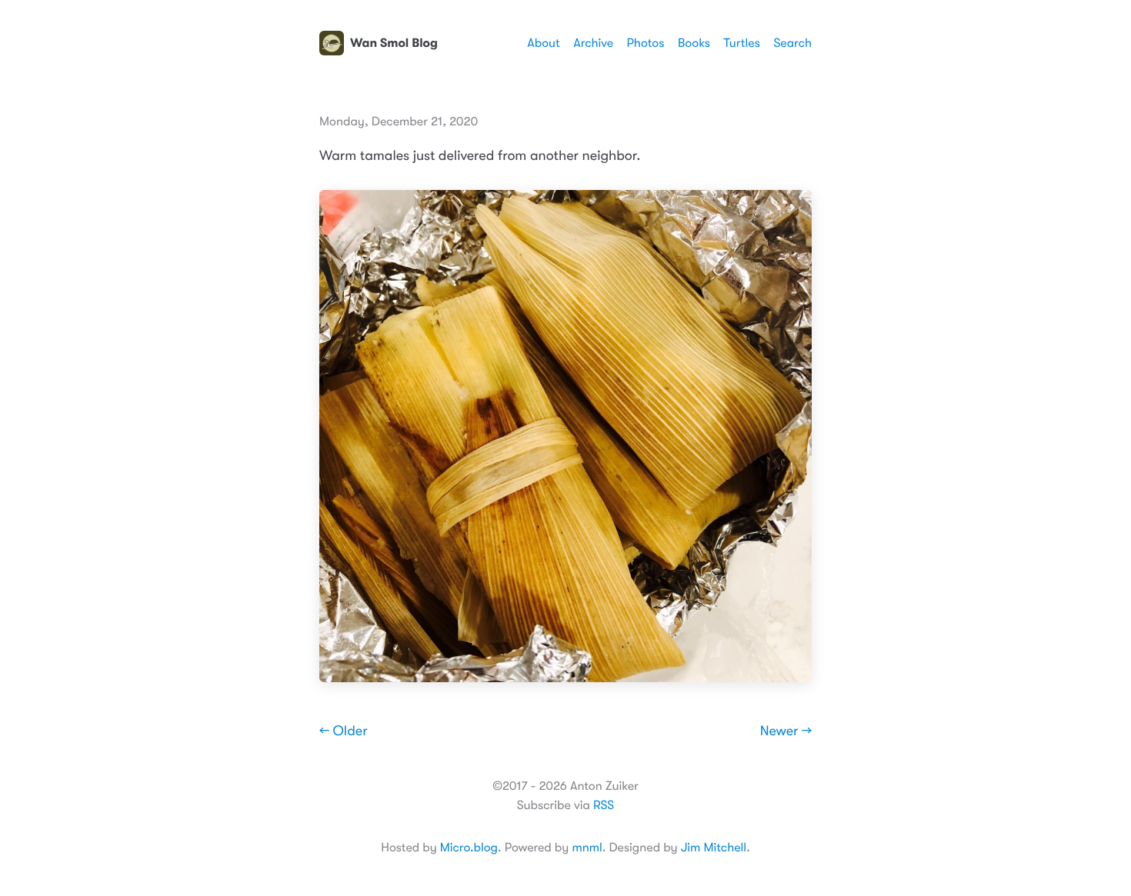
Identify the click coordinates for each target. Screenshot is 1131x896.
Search (792, 43)
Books (694, 43)
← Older (343, 731)
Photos (646, 43)
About (543, 43)
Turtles (741, 43)
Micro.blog (469, 847)
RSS (603, 805)
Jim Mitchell (713, 847)
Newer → (786, 731)
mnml (587, 847)
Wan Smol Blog (394, 43)
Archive (593, 43)
